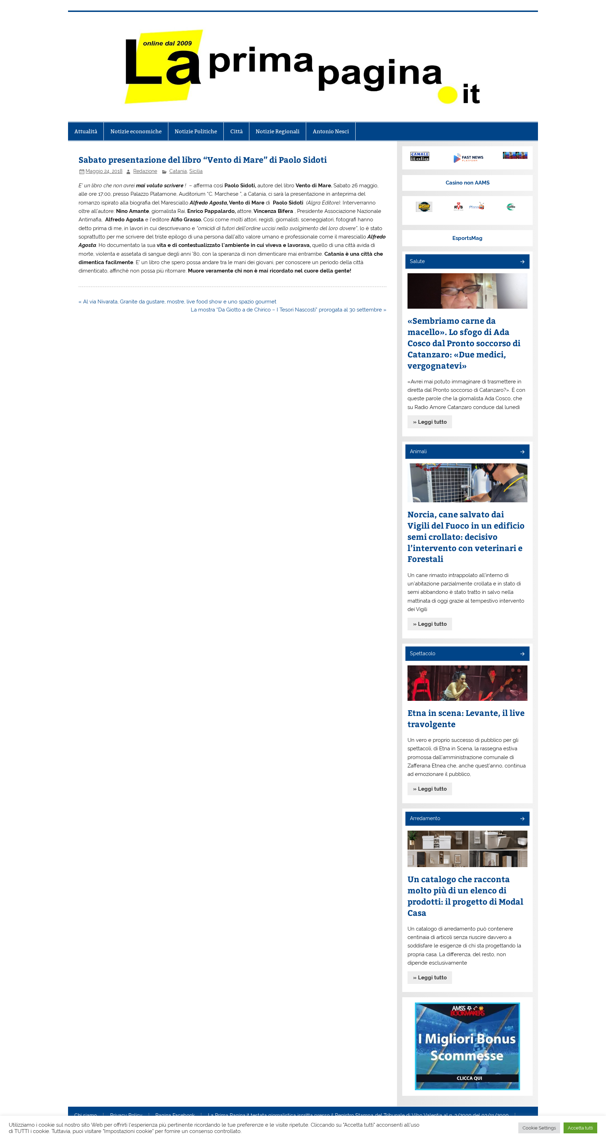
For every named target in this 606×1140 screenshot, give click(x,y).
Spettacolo (422, 653)
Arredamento (425, 818)
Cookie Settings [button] (539, 1128)
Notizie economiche (136, 131)
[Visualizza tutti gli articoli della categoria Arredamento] (522, 819)
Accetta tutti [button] (580, 1128)
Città (236, 131)
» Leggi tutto (430, 422)
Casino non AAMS (468, 183)
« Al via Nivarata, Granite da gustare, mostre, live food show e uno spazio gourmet (177, 302)
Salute (417, 261)
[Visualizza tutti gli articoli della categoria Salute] (522, 262)
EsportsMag (467, 238)
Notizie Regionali (277, 131)
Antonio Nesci (331, 131)
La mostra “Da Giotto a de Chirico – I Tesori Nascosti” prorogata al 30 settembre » (288, 310)
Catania (178, 171)
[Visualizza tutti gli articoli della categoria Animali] (522, 452)
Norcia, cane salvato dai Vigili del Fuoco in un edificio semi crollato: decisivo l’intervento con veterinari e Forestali (466, 536)
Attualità (85, 131)
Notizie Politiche (196, 131)
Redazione (145, 171)
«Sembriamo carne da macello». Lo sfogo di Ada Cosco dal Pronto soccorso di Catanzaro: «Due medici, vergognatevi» (464, 343)
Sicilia (196, 171)
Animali (418, 451)
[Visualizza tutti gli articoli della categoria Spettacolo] (522, 654)
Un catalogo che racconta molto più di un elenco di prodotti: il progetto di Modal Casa (465, 895)
